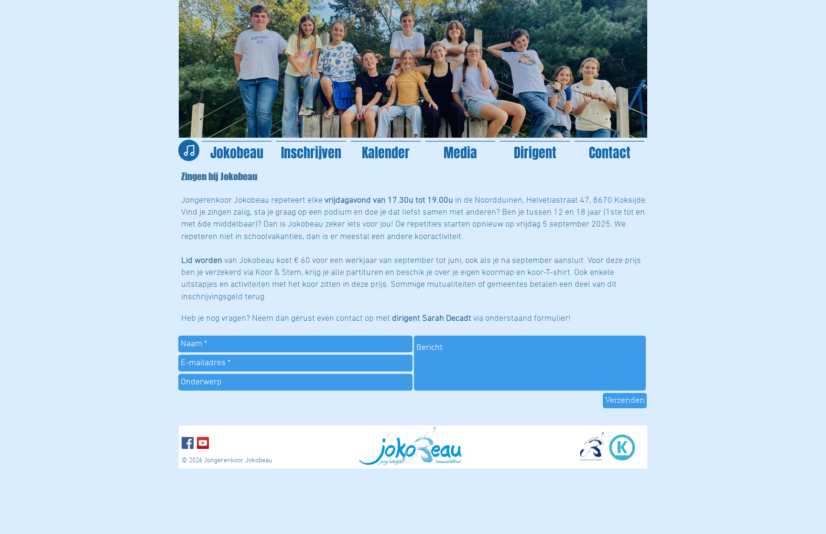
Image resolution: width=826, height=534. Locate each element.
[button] (460, 148)
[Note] (188, 150)
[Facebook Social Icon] (188, 443)
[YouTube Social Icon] (203, 443)
